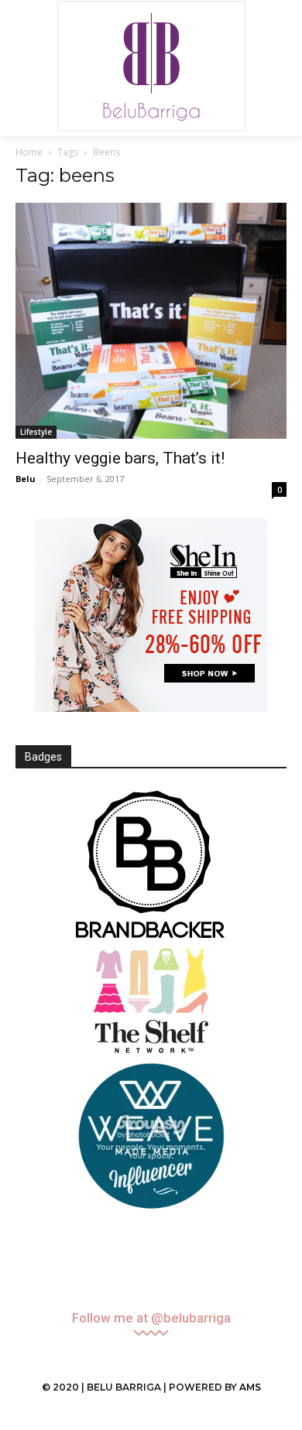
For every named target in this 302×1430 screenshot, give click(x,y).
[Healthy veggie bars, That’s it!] (151, 321)
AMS (250, 1387)
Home (29, 152)
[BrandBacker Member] (151, 866)
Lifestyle (36, 431)
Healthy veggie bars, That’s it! (120, 458)
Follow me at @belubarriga (151, 1318)
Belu (25, 478)
